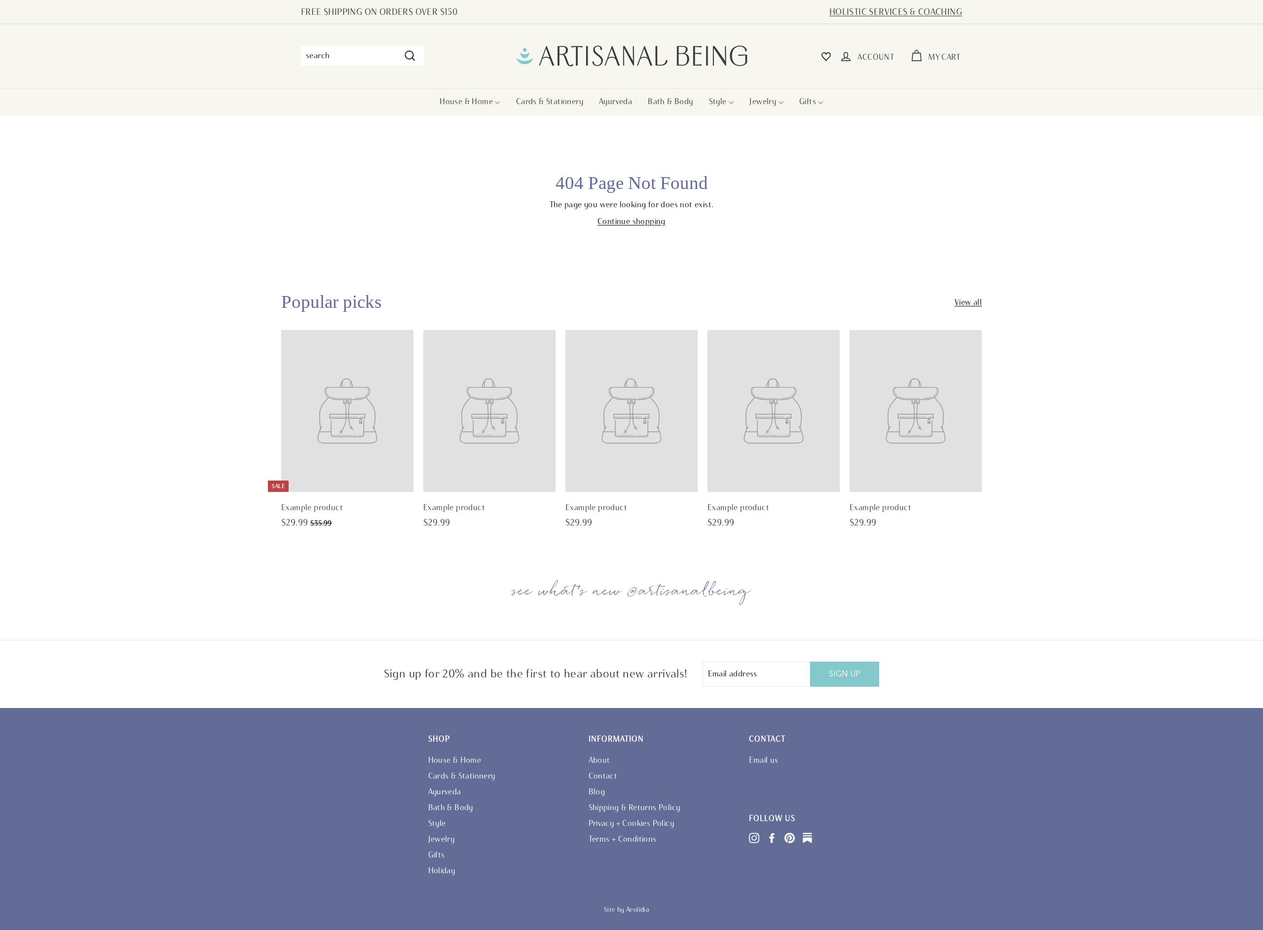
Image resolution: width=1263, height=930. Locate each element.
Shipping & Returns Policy (634, 807)
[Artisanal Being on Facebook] (772, 837)
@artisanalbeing (689, 591)
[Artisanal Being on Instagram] (754, 837)
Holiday (441, 870)
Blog (597, 791)
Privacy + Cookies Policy (631, 823)
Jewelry (763, 101)
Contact (603, 776)
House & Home (467, 101)
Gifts (808, 101)
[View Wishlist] (826, 56)
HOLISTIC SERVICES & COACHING (895, 11)
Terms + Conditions (623, 839)
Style (719, 101)
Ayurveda (615, 101)
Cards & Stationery (549, 101)
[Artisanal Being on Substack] (807, 837)
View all (968, 302)
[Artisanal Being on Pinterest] (789, 837)
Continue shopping (631, 221)
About (599, 760)
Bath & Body (670, 101)
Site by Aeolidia (626, 909)
